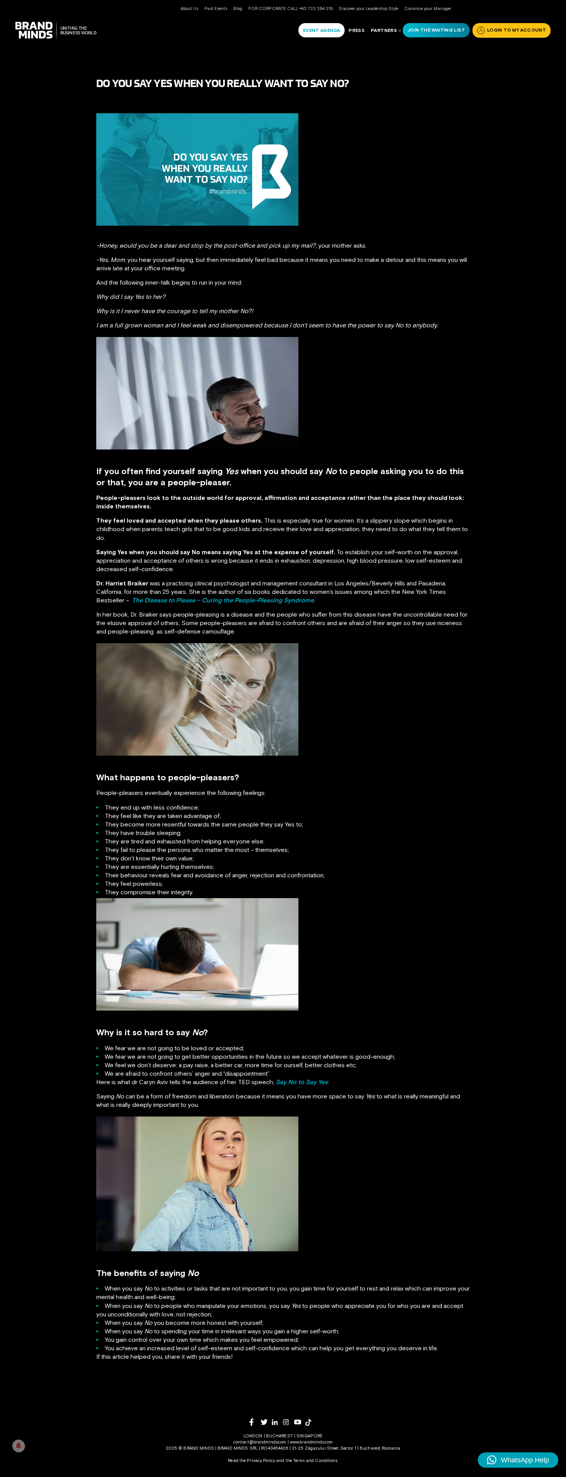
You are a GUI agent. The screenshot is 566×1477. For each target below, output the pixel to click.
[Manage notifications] (18, 1446)
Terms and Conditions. (315, 1460)
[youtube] (299, 1422)
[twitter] (266, 1422)
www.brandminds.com (311, 1442)
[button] (518, 1460)
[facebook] (255, 1422)
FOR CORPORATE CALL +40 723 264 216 (290, 8)
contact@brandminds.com (260, 1442)
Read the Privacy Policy (251, 1460)
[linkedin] (277, 1422)
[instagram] (288, 1422)
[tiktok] (310, 1422)
